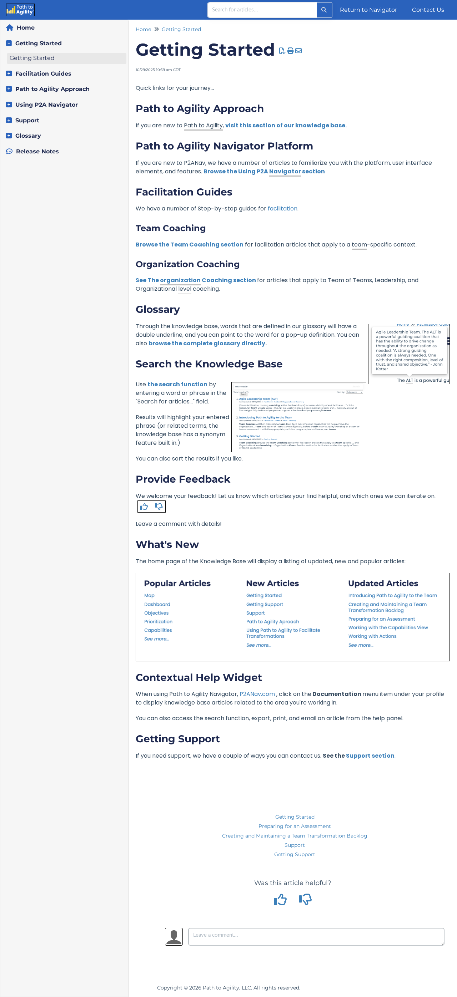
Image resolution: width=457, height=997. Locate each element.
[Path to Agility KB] (8, 6)
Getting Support (294, 854)
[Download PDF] (282, 51)
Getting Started (38, 43)
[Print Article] (291, 51)
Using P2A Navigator (46, 104)
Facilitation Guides (43, 73)
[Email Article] (299, 51)
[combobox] (262, 9)
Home (26, 27)
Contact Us (428, 9)
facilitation (282, 208)
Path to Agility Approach (52, 89)
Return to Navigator (368, 9)
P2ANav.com (257, 694)
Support (27, 120)
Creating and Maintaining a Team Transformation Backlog (294, 836)
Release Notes (37, 151)
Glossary (28, 135)
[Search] (324, 9)
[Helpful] (281, 902)
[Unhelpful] (305, 902)
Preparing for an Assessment (294, 826)
